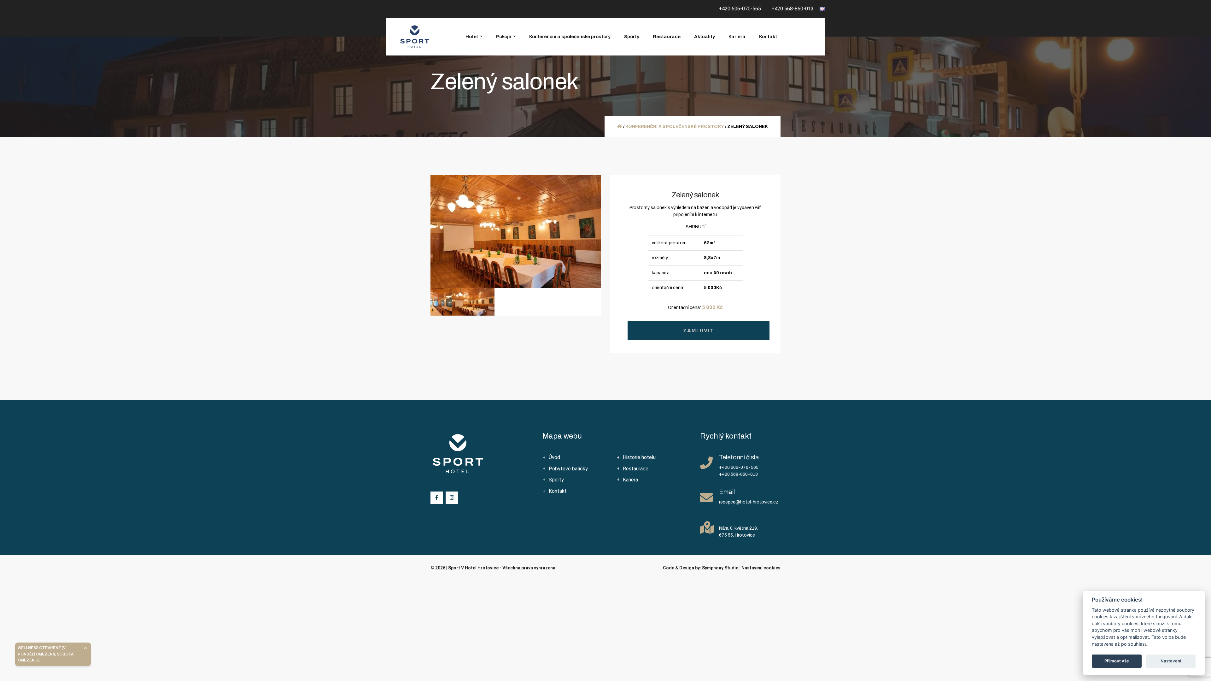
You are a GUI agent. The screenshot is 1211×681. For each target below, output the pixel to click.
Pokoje (504, 36)
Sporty (631, 36)
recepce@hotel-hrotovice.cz (748, 502)
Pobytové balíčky (568, 469)
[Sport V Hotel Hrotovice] (414, 36)
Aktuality (704, 36)
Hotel (472, 36)
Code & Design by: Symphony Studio (701, 567)
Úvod (554, 457)
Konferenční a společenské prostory (570, 36)
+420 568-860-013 (792, 9)
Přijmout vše (1116, 660)
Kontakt (768, 36)
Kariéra (737, 36)
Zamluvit (698, 330)
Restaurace (667, 36)
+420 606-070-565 (740, 9)
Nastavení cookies (761, 567)
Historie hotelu (639, 457)
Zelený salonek (695, 195)
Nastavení (1171, 660)
